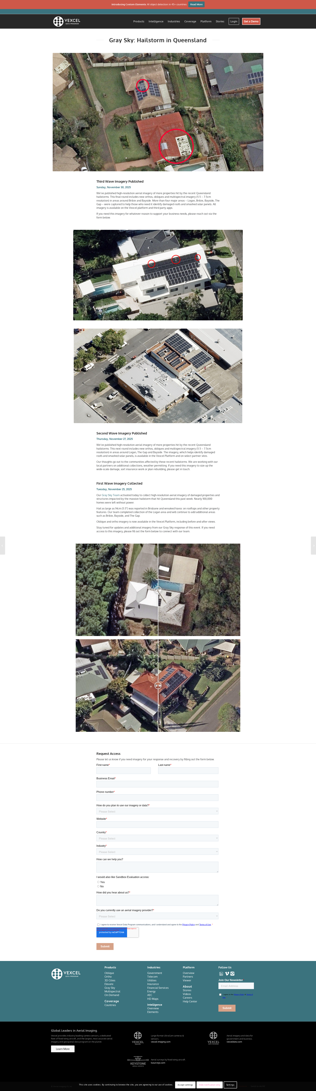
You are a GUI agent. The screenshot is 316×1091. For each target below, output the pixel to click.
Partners (188, 976)
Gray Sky (110, 987)
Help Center (190, 1001)
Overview (153, 1008)
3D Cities (110, 980)
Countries (110, 1005)
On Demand (112, 995)
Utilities (151, 980)
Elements (152, 1012)
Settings (230, 1084)
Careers (187, 997)
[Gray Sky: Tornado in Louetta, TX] (2, 546)
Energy (151, 991)
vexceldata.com (234, 1041)
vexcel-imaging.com (160, 1041)
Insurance (153, 984)
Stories (187, 990)
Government (154, 973)
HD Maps (152, 998)
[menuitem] (138, 21)
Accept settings (185, 1084)
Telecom (152, 976)
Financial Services (158, 987)
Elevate (109, 984)
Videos (187, 994)
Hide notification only (209, 1084)
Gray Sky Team (111, 495)
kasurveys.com (158, 1062)
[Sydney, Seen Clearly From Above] (313, 546)
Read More (196, 4)
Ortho (108, 976)
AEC (149, 995)
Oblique (109, 973)
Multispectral (112, 991)
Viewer (187, 980)
